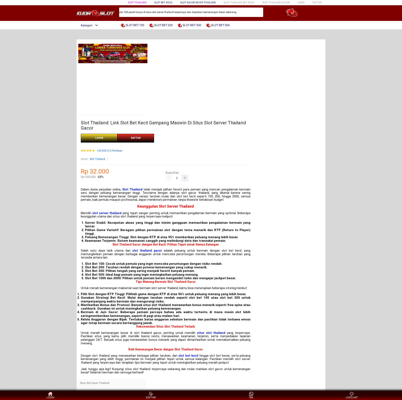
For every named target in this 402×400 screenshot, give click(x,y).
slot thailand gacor (147, 250)
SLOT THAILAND (137, 2)
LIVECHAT (352, 397)
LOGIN (301, 2)
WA (251, 397)
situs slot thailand (211, 333)
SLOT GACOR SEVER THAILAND (198, 2)
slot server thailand (106, 213)
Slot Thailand (97, 159)
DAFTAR (317, 2)
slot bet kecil (188, 356)
